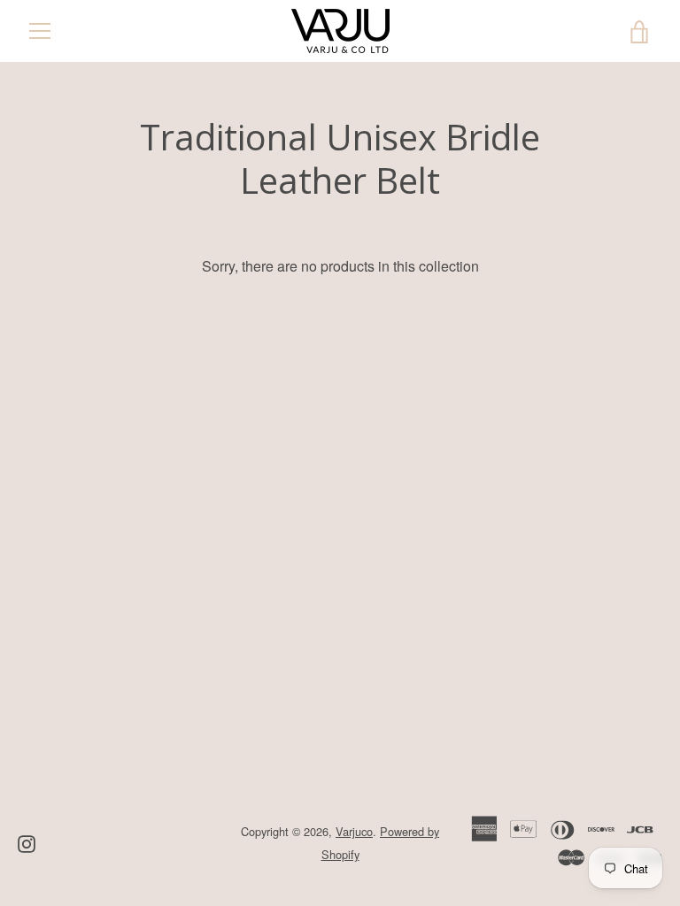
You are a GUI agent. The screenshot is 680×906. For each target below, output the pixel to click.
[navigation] (40, 31)
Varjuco (354, 831)
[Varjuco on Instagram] (26, 842)
